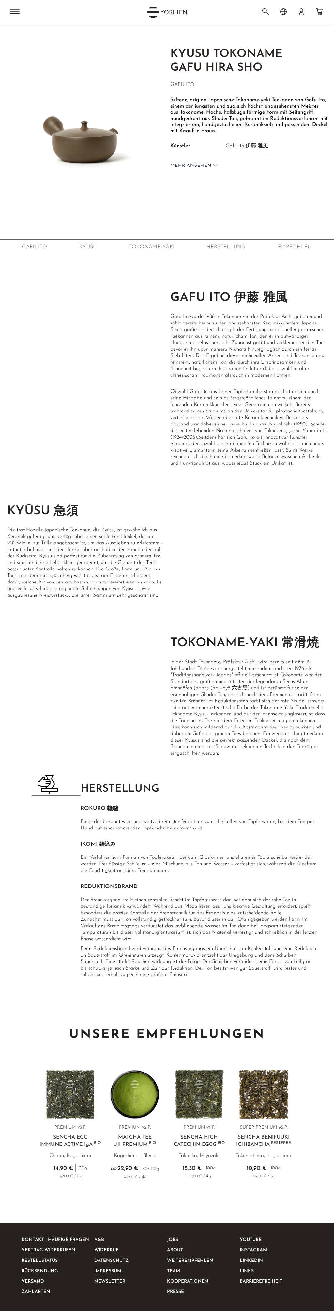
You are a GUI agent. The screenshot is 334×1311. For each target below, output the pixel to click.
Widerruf (106, 1250)
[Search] (265, 11)
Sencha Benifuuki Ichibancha (263, 1141)
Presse (175, 1291)
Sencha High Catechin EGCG (199, 1141)
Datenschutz (111, 1260)
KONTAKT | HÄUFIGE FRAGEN (55, 1239)
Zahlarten (36, 1291)
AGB (99, 1239)
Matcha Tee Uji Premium (134, 1141)
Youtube (251, 1239)
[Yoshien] (167, 12)
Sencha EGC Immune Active (70, 1141)
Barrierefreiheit (261, 1281)
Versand (33, 1281)
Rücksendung (40, 1271)
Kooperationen (187, 1281)
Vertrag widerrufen (48, 1250)
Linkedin (251, 1260)
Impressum (107, 1271)
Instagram (253, 1250)
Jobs (172, 1239)
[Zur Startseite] (19, 36)
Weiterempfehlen (190, 1260)
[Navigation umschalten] (15, 12)
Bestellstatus (40, 1260)
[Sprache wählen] (283, 11)
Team (173, 1271)
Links (247, 1271)
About (175, 1250)
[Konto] (301, 11)
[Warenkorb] (319, 11)
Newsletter (109, 1281)
